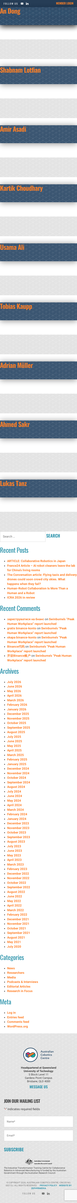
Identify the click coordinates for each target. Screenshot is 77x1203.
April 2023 (14, 860)
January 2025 (16, 764)
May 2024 (14, 800)
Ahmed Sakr (15, 424)
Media (11, 977)
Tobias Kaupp (16, 306)
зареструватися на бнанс (25, 619)
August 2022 (16, 892)
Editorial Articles (18, 986)
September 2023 (18, 837)
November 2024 (18, 773)
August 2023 (16, 841)
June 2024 (14, 796)
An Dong (10, 10)
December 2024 (18, 768)
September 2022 (18, 887)
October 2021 (16, 928)
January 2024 (16, 819)
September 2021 (18, 933)
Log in (11, 1012)
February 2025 (17, 759)
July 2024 (14, 791)
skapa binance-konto (22, 637)
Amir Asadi (13, 128)
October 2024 (16, 777)
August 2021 (16, 937)
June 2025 (14, 741)
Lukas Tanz (13, 483)
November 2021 (18, 923)
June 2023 (14, 850)
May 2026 (14, 691)
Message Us (39, 1086)
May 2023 (14, 855)
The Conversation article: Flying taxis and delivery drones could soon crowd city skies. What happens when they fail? (42, 579)
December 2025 (18, 714)
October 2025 (16, 723)
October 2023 (16, 832)
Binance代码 (16, 646)
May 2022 (14, 901)
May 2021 (14, 942)
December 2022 (18, 873)
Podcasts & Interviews (22, 982)
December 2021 (18, 919)
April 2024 (14, 805)
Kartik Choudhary (21, 188)
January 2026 (16, 709)
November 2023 (18, 828)
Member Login (64, 3)
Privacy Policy (48, 1185)
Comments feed (18, 1022)
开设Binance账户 (19, 655)
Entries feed (15, 1017)
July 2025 (14, 736)
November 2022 (18, 878)
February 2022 (17, 914)
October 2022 (16, 882)
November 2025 (18, 718)
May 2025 (14, 746)
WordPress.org (17, 1026)
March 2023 (15, 864)
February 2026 (17, 704)
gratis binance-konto (21, 628)
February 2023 (17, 869)
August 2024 (16, 787)
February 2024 (17, 814)
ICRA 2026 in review (21, 597)
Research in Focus (20, 991)
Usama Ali (12, 247)
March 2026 (15, 700)
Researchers (15, 972)
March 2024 (15, 809)
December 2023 (18, 823)
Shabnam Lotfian (20, 69)
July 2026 (14, 682)
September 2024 (18, 782)
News (11, 968)
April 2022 (14, 905)
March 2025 (15, 755)
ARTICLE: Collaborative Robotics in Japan (36, 561)
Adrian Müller (16, 365)
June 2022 (14, 896)
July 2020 (14, 946)
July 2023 (14, 846)
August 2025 (16, 732)
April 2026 (14, 695)
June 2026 (14, 686)
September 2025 (18, 727)
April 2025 (14, 750)
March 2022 (15, 910)
